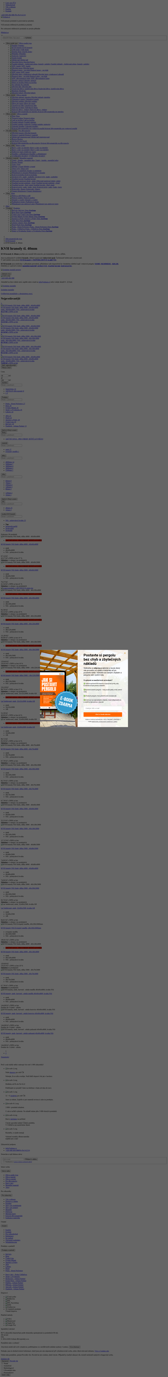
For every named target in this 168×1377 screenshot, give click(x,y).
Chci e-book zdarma (102, 714)
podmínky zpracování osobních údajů (104, 721)
